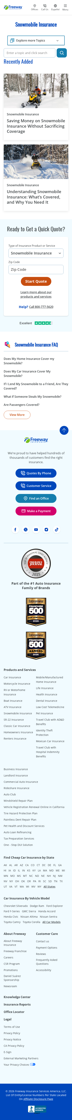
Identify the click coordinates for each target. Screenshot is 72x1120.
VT (16, 886)
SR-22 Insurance (14, 719)
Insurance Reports (17, 1004)
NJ (54, 876)
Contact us (42, 941)
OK (23, 881)
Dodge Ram (37, 906)
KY (34, 870)
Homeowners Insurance (18, 732)
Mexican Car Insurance (50, 741)
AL (10, 865)
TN (55, 881)
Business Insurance (16, 769)
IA (9, 870)
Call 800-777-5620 (41, 307)
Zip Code (14, 262)
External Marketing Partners (21, 1058)
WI (27, 886)
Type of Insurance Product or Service (31, 245)
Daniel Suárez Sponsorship (12, 978)
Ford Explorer (54, 906)
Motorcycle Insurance (17, 683)
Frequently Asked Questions (46, 961)
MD (51, 870)
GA (60, 865)
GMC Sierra (29, 911)
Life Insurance (45, 688)
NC (31, 876)
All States (49, 886)
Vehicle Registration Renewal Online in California (34, 807)
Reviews (41, 954)
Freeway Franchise (15, 951)
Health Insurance (46, 694)
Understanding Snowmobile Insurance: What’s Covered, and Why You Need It (34, 197)
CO (33, 865)
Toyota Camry (12, 922)
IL (19, 870)
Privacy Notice (12, 1039)
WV (33, 886)
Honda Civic (11, 916)
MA (45, 870)
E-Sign (7, 1052)
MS (19, 876)
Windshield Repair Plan (18, 800)
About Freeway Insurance (13, 943)
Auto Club (10, 794)
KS (28, 870)
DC (44, 865)
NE (43, 876)
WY (39, 886)
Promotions (11, 970)
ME (58, 870)
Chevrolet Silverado (16, 906)
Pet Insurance (44, 713)
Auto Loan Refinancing (17, 832)
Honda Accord (47, 911)
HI (5, 870)
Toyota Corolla (31, 922)
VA (10, 886)
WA (22, 886)
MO (12, 876)
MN (6, 876)
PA (34, 881)
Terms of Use (12, 1027)
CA (27, 865)
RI (39, 881)
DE (49, 865)
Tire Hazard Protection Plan (20, 813)
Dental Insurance (46, 700)
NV (5, 881)
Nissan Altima (29, 916)
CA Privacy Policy (14, 1045)
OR (29, 881)
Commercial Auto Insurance (21, 782)
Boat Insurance (13, 700)
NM (60, 876)
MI (63, 870)
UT (5, 886)
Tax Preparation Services (19, 838)
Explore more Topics (30, 40)
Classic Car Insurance (17, 726)
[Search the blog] (62, 53)
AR (16, 865)
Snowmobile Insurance (29, 114)
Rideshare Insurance (16, 788)
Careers (8, 957)
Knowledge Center (17, 997)
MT (25, 876)
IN (23, 870)
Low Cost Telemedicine (50, 707)
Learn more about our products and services (36, 294)
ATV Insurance (12, 707)
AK (5, 865)
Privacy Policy (12, 1033)
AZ (21, 865)
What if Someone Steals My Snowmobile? (32, 397)
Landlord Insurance (16, 775)
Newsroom (10, 986)
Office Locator (14, 1012)
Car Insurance (12, 677)
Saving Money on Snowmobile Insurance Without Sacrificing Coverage (36, 126)
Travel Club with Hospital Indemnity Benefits (47, 752)
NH (49, 876)
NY (11, 881)
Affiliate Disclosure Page (38, 1099)
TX (61, 881)
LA (39, 870)
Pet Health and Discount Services (24, 826)
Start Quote (36, 281)
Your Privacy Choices (17, 1064)
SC (44, 881)
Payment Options (46, 947)
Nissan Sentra (48, 916)
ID (14, 870)
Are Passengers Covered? (21, 405)
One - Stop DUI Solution (18, 845)
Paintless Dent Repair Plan (20, 819)
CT (38, 865)
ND (37, 876)
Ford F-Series (12, 911)
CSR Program (12, 963)
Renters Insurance (15, 738)
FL (54, 865)
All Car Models (51, 922)
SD (50, 881)
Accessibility (43, 970)
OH (17, 881)
